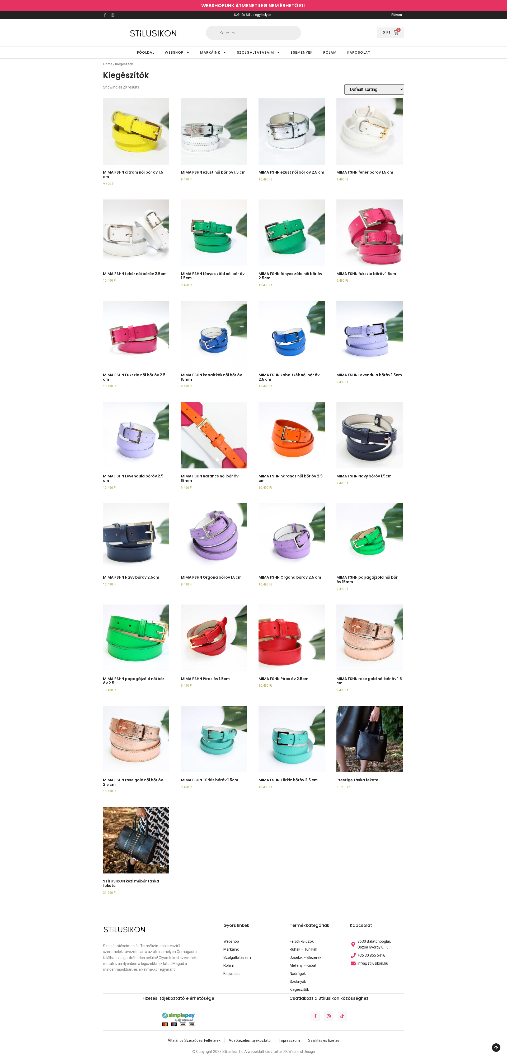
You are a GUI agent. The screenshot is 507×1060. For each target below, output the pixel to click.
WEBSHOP (174, 52)
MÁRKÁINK (210, 52)
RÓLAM (330, 52)
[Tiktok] (342, 1016)
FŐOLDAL (145, 52)
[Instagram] (113, 15)
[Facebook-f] (105, 15)
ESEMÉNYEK (302, 52)
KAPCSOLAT (358, 52)
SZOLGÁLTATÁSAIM (255, 52)
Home (107, 64)
